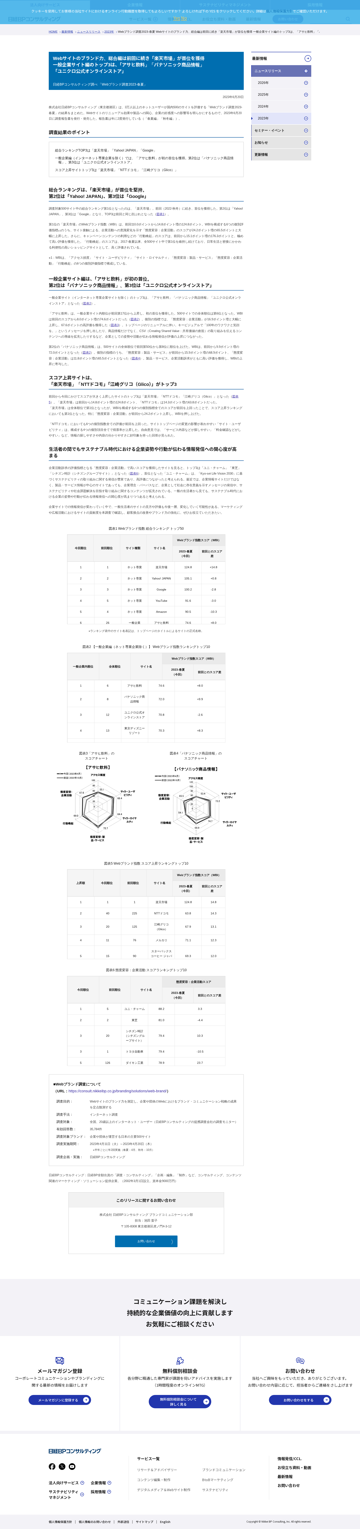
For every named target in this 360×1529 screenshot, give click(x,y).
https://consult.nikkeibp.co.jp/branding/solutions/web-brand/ (118, 1091)
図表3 (115, 325)
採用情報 (98, 1491)
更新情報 (261, 154)
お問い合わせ (146, 1241)
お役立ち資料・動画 (294, 1467)
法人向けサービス (64, 1482)
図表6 (134, 473)
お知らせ (261, 142)
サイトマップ (144, 1522)
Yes (176, 18)
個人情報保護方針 (60, 1522)
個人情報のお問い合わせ (95, 1522)
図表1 (160, 214)
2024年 (263, 106)
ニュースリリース (88, 31)
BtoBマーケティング (217, 1479)
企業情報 (98, 1482)
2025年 (263, 94)
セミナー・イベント (270, 130)
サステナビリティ (215, 1489)
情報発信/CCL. (290, 1458)
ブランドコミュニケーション (223, 1469)
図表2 (87, 303)
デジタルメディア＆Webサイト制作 (163, 1489)
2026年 (263, 83)
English (165, 1522)
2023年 (109, 31)
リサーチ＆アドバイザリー (157, 1469)
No (184, 18)
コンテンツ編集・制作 (153, 1479)
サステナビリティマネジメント (64, 1494)
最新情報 (67, 31)
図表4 (136, 358)
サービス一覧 (148, 1458)
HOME (53, 31)
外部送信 (123, 1522)
